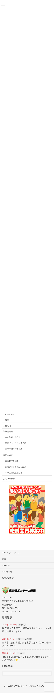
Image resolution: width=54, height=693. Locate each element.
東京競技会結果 (12, 461)
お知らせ (22, 625)
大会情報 (28, 639)
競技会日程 (8, 431)
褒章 (7, 420)
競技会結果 (8, 455)
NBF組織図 (7, 571)
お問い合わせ (9, 478)
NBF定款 (6, 565)
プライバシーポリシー (11, 553)
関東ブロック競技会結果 (15, 467)
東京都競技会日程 (12, 437)
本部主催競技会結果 (13, 473)
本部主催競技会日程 (13, 449)
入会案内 (7, 426)
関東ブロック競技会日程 (15, 443)
